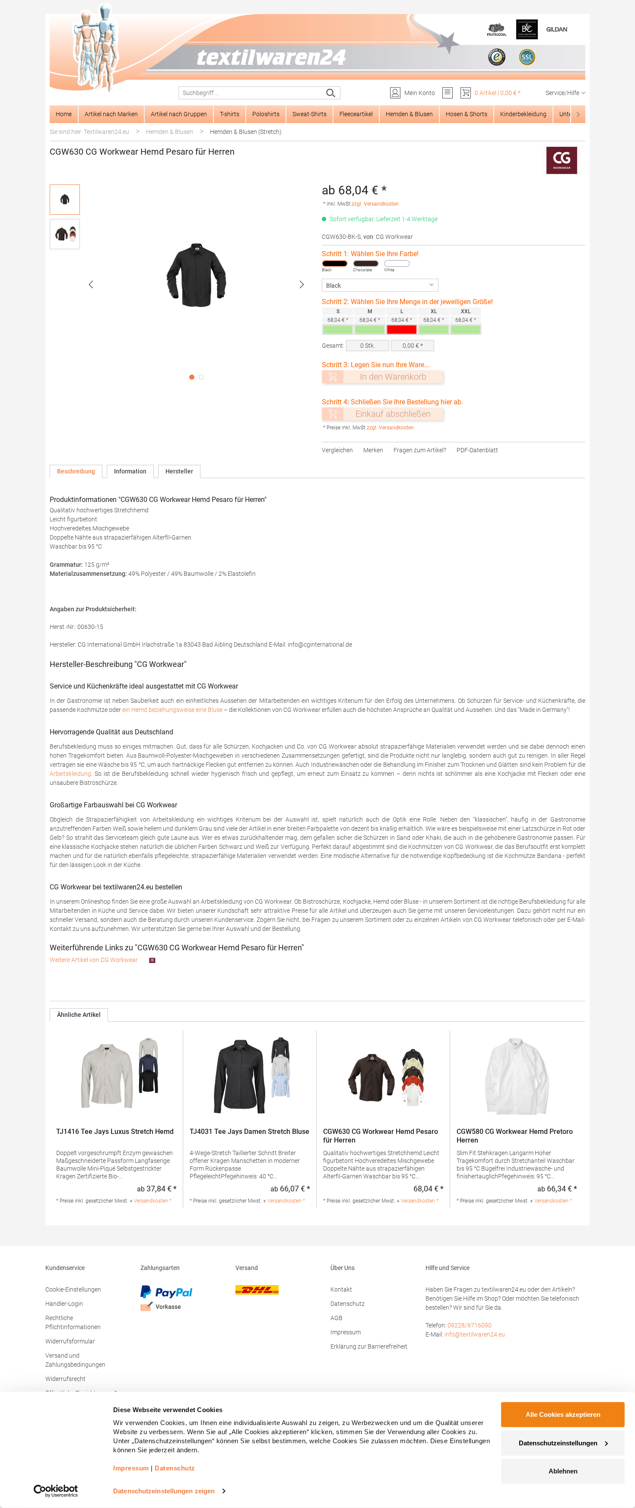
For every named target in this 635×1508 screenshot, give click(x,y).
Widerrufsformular (70, 1341)
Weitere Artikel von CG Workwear (94, 959)
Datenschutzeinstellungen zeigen (164, 1491)
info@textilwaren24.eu (474, 1334)
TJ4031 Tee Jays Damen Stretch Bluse (249, 1131)
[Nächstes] (301, 284)
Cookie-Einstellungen (73, 1289)
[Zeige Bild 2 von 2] (201, 377)
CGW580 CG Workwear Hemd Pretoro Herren (515, 1135)
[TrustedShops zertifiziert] (496, 57)
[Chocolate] (366, 263)
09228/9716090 (470, 1325)
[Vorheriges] (90, 284)
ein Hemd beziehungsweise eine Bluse (172, 709)
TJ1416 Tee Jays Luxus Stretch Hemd (115, 1131)
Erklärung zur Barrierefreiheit (368, 1346)
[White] (397, 263)
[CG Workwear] (562, 161)
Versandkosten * (152, 1201)
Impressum (345, 1332)
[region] (181, 284)
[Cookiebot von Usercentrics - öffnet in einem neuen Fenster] (56, 1491)
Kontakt (341, 1289)
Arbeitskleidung (70, 773)
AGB (336, 1317)
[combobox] (250, 92)
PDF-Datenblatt (477, 450)
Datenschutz (347, 1303)
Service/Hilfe (562, 92)
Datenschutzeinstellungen (558, 1442)
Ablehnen (563, 1471)
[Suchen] (331, 92)
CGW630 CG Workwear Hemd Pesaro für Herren (380, 1135)
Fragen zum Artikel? (420, 450)
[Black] (335, 263)
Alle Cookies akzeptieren (563, 1414)
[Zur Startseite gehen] (317, 48)
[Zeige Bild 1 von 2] (191, 377)
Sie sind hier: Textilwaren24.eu (89, 131)
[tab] (76, 471)
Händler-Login (64, 1303)
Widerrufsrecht (65, 1378)
